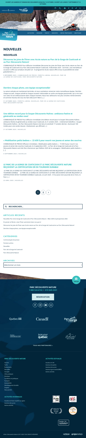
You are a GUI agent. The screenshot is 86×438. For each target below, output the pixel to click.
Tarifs (6, 365)
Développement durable (11, 385)
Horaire (6, 362)
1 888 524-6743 (35, 290)
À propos (7, 381)
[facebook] (35, 305)
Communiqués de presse (27, 75)
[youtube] (45, 305)
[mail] (51, 305)
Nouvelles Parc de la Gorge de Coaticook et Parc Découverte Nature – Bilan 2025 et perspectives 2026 (35, 219)
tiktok (76, 8)
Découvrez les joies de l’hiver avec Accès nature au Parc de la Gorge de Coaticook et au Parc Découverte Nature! (38, 225)
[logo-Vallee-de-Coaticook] (71, 334)
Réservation (65, 8)
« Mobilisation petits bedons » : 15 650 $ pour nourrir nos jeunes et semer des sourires (42, 140)
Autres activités (50, 372)
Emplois (55, 7)
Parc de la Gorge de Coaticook (52, 101)
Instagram (72, 8)
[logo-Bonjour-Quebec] (43, 334)
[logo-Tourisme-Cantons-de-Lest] (15, 334)
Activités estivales (53, 359)
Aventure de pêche (51, 365)
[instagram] (40, 305)
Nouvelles (55, 75)
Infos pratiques (8, 374)
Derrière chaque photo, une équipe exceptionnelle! (26, 88)
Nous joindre (80, 8)
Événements (8, 367)
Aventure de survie (51, 367)
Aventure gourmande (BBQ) (54, 369)
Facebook (68, 8)
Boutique (7, 376)
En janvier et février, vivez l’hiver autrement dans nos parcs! (22, 222)
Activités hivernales (13, 397)
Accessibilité (7, 383)
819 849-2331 (51, 290)
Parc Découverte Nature (32, 77)
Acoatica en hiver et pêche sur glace (14, 401)
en (84, 8)
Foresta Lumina (44, 75)
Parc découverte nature (15, 359)
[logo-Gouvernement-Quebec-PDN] (15, 317)
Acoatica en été (50, 362)
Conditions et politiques (11, 378)
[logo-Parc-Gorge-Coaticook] (70, 317)
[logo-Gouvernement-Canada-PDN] (42, 317)
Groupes (6, 372)
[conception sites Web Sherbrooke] (77, 434)
